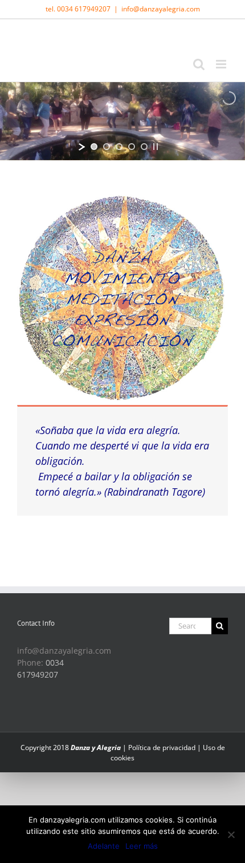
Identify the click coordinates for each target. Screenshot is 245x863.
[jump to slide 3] (119, 146)
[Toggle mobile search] (199, 64)
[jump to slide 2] (106, 146)
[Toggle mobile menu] (222, 64)
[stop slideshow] (155, 146)
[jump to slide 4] (131, 146)
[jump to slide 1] (94, 146)
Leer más (141, 845)
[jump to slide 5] (144, 146)
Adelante (104, 845)
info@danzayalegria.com (160, 9)
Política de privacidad (161, 747)
